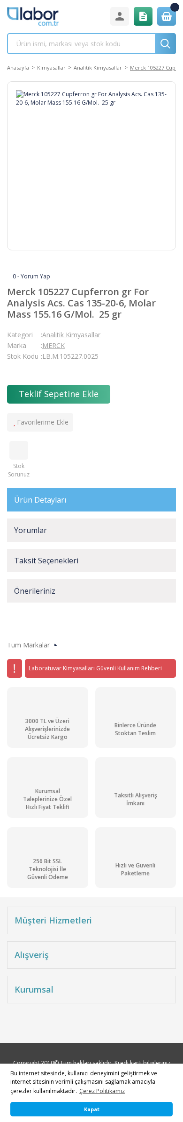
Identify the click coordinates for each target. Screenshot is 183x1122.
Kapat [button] (91, 1109)
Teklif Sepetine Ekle (59, 393)
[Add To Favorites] (40, 422)
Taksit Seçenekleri (46, 560)
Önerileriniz (34, 591)
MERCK (53, 345)
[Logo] (33, 16)
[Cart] (166, 16)
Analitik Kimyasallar (71, 334)
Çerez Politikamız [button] (102, 1091)
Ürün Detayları (40, 500)
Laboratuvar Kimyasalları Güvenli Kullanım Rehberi (95, 668)
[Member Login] (119, 16)
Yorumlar (30, 530)
